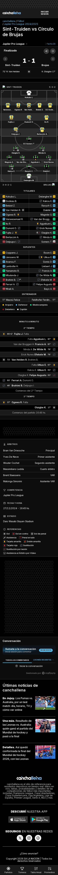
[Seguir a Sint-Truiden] (5, 59)
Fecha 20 (51, 44)
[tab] (17, 660)
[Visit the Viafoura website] (48, 673)
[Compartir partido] (46, 51)
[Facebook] (38, 838)
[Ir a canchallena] (12, 13)
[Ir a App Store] (18, 819)
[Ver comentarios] (52, 51)
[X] (20, 838)
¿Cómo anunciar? (29, 853)
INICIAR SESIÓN (44, 13)
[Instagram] (29, 838)
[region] (29, 667)
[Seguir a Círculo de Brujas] (53, 59)
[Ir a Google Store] (40, 819)
